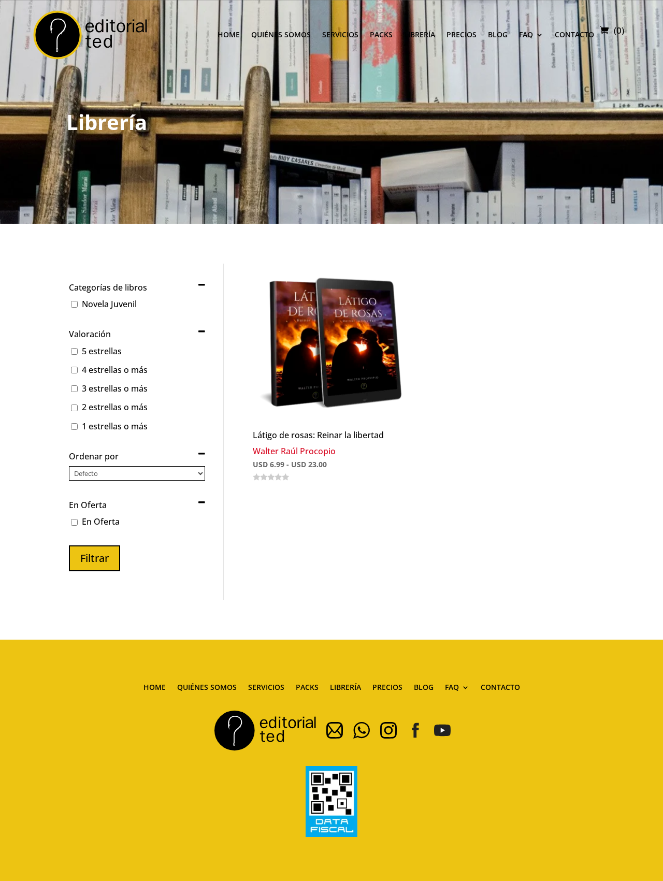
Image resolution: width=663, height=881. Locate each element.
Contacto (574, 34)
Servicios (340, 34)
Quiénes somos (281, 34)
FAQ (526, 34)
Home (229, 34)
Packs (381, 34)
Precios (461, 34)
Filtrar (94, 558)
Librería (419, 34)
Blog (498, 34)
